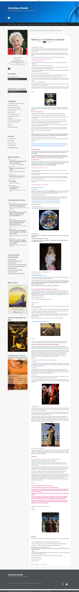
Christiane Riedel (18, 8)
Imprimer (51, 42)
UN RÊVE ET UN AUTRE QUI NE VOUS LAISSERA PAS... (17, 162)
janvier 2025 (11, 142)
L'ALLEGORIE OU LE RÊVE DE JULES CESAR (18, 233)
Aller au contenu (4, 2)
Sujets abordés (56, 24)
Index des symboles (47, 24)
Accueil (9, 24)
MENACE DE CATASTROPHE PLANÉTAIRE (48, 39)
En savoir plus (48, 591)
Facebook (39, 24)
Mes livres (11, 125)
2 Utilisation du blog (13, 105)
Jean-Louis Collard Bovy (12, 271)
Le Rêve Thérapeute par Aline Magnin (15, 270)
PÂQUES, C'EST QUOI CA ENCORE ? (17, 169)
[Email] (9, 18)
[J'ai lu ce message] (77, 591)
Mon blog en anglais (31, 24)
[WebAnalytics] (39, 0)
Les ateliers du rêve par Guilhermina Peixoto (16, 266)
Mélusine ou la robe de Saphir (17, 230)
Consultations (63, 24)
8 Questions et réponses (14, 116)
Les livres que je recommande (15, 120)
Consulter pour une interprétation (14, 187)
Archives (19, 24)
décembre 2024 (12, 144)
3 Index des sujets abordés (14, 107)
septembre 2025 (12, 138)
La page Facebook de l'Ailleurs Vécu (15, 261)
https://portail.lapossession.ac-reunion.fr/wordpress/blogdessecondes (47, 541)
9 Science (11, 118)
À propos (14, 24)
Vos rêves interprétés (13, 127)
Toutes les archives (13, 147)
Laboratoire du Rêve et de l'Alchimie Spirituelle (17, 264)
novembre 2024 (12, 145)
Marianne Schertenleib (12, 268)
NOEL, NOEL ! (13, 181)
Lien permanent (36, 564)
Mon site (24, 583)
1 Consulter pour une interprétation (16, 103)
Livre (10, 123)
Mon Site (24, 24)
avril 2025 (11, 140)
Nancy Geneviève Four (15, 212)
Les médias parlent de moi (14, 121)
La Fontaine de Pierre (12, 263)
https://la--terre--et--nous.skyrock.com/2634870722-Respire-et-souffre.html (52, 543)
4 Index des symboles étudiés (15, 109)
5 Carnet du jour (12, 110)
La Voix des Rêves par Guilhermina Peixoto (16, 273)
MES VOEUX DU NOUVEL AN (17, 176)
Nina (10, 204)
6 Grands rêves (12, 112)
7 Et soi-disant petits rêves (14, 114)
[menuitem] (10, 24)
